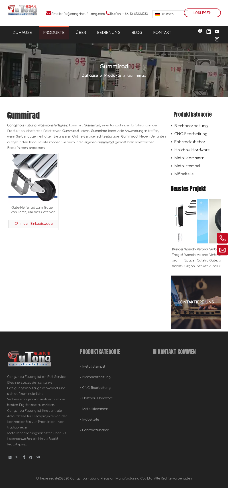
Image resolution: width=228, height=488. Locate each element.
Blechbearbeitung (191, 126)
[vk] (38, 457)
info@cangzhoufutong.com (83, 14)
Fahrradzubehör (190, 142)
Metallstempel (187, 166)
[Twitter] (17, 457)
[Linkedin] (208, 32)
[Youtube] (217, 32)
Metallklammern (189, 158)
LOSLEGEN (202, 12)
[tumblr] (24, 457)
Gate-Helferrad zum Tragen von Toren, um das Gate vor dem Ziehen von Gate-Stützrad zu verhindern (32, 210)
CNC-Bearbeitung (190, 134)
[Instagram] (217, 39)
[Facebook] (200, 32)
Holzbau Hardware (192, 150)
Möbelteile (184, 174)
